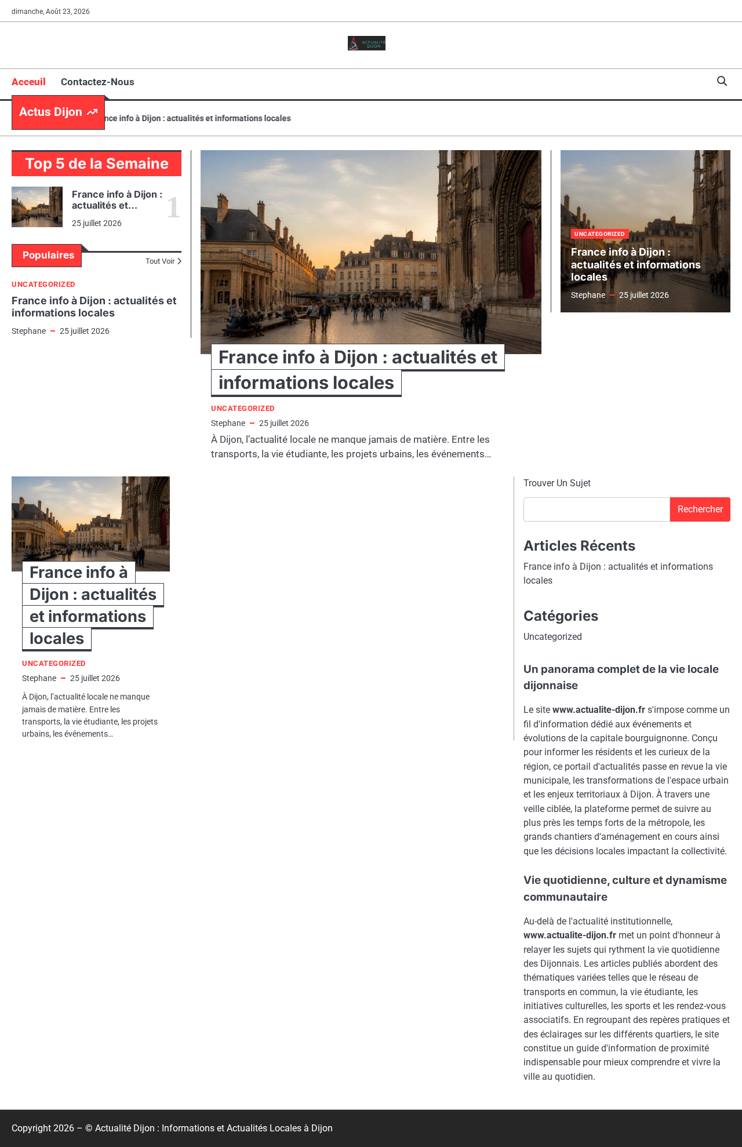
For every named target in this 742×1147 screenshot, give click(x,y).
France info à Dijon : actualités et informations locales (176, 118)
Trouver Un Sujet (557, 483)
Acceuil (29, 82)
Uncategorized (43, 284)
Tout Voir (160, 261)
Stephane (29, 331)
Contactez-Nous (97, 82)
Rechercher (700, 509)
